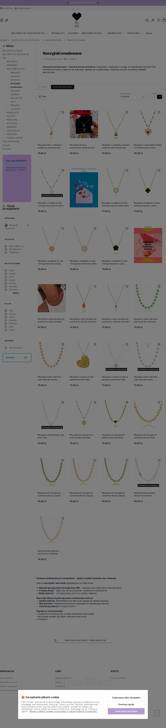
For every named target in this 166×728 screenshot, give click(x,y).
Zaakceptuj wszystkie (126, 711)
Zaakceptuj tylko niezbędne (126, 697)
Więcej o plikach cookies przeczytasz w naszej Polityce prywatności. (63, 711)
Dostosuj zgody (126, 704)
